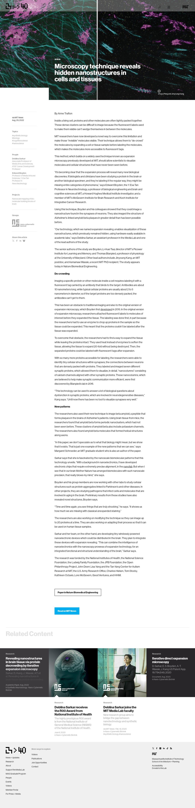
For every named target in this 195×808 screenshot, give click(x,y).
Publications (37, 758)
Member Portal (12, 790)
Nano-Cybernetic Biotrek (66, 735)
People (9, 777)
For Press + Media (13, 794)
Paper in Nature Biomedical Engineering (78, 592)
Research (10, 761)
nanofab (127, 466)
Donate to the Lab (159, 768)
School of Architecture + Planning (165, 761)
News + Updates (12, 757)
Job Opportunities (39, 762)
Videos (9, 785)
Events (8, 781)
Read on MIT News (67, 611)
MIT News (19, 117)
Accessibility (157, 765)
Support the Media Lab (15, 769)
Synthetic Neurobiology (17, 687)
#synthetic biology (111, 734)
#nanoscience (125, 734)
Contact (35, 766)
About (8, 765)
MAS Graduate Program (16, 773)
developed (106, 309)
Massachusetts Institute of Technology (168, 759)
